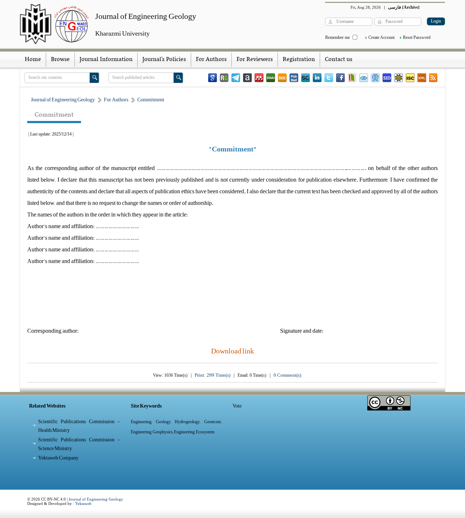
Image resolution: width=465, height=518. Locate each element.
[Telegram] (235, 77)
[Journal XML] (421, 77)
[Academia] (247, 77)
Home (33, 59)
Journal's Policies (164, 59)
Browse (60, 59)
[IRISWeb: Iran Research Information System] (363, 77)
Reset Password (416, 37)
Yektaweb (83, 503)
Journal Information (106, 59)
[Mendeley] (259, 77)
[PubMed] (294, 77)
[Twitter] (328, 77)
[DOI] (282, 77)
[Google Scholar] (212, 77)
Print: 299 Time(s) (212, 375)
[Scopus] (305, 77)
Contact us (338, 59)
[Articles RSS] (433, 77)
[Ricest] (398, 77)
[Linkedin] (317, 77)
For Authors (211, 59)
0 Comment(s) (287, 375)
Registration (299, 59)
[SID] (387, 77)
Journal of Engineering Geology (96, 499)
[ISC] (410, 77)
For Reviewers (254, 59)
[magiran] (352, 77)
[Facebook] (340, 77)
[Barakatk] (375, 77)
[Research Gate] (224, 77)
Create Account (381, 37)
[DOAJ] (270, 77)
